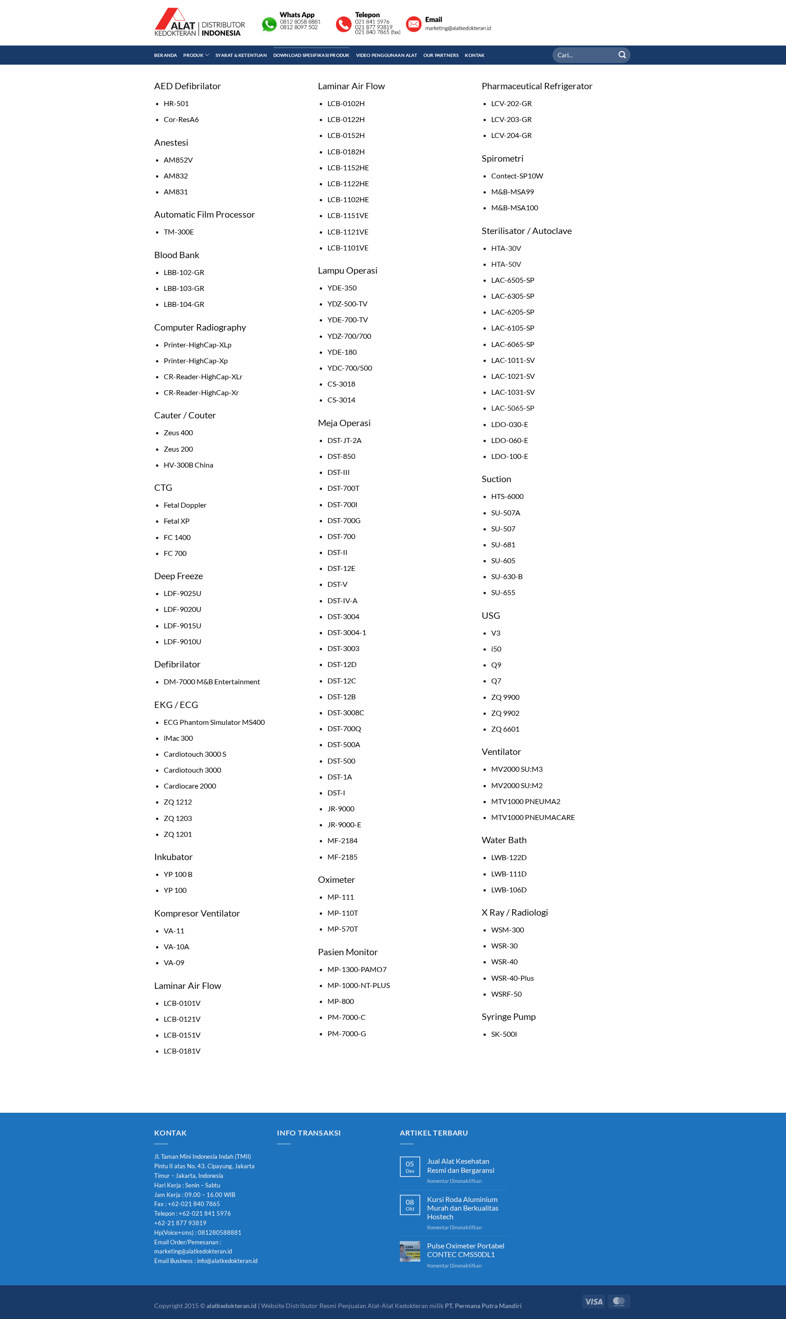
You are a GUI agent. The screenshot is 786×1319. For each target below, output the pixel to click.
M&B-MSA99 (512, 191)
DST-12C (342, 680)
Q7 (496, 680)
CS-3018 (341, 383)
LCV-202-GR (511, 103)
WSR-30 (504, 945)
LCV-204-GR (511, 135)
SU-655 (503, 592)
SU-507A (505, 512)
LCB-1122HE (348, 183)
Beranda (165, 55)
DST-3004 (343, 616)
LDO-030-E (509, 424)
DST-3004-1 (347, 632)
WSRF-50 (506, 993)
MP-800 (341, 1001)
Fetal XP (177, 520)
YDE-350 (342, 287)
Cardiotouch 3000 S (195, 753)
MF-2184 (343, 840)
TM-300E (179, 231)
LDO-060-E (509, 440)
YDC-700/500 (350, 367)
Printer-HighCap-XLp (198, 344)
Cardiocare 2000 (190, 785)
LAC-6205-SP (512, 311)
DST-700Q (344, 728)
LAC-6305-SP (512, 295)
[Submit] (622, 55)
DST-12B (342, 696)
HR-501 (176, 103)
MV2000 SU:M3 (517, 768)
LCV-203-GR (511, 119)
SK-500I (504, 1033)
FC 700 (175, 553)
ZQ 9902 (505, 712)
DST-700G (344, 520)
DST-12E (341, 568)
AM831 (176, 191)
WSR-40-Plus (512, 977)
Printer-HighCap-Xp (196, 360)
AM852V (178, 159)
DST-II (338, 552)
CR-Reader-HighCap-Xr (201, 392)
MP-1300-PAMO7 (357, 969)
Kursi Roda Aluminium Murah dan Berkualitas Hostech (463, 1208)
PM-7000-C (347, 1017)
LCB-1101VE (348, 247)
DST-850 (341, 456)
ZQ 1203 (178, 818)
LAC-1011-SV (513, 360)
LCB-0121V (182, 1018)
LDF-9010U (183, 641)
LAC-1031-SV (513, 391)
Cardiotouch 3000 (192, 769)
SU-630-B (507, 576)
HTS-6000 (507, 496)
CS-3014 (341, 399)
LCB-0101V (182, 1002)
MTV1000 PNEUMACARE (533, 817)
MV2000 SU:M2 (517, 785)
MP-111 (341, 896)
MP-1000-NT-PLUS (359, 985)
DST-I (336, 792)
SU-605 (503, 560)
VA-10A (176, 946)
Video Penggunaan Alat (386, 55)
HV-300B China (188, 464)
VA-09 (174, 962)
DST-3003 (343, 648)
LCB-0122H (346, 119)
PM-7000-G (347, 1033)
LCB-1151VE (348, 215)
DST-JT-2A (345, 440)
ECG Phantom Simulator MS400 (214, 722)
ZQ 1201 (178, 834)
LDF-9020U (183, 609)
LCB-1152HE (348, 167)
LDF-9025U (183, 593)
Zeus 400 (178, 432)
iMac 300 (178, 737)
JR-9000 (341, 808)
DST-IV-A (343, 600)
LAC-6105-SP (512, 327)
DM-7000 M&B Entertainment (212, 681)
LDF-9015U (183, 625)
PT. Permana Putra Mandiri (483, 1305)
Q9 (496, 664)
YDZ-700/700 (349, 335)
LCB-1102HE (348, 199)
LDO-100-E (509, 456)
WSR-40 (504, 961)
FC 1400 (177, 537)
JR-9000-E (344, 824)
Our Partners (441, 55)
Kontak (474, 55)
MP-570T (343, 928)
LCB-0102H (346, 103)
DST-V (338, 584)
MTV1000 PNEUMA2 (525, 801)
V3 (495, 632)
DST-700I (343, 504)
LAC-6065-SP (512, 344)
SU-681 (503, 544)
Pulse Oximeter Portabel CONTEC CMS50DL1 (465, 1249)
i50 (496, 648)
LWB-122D (509, 857)
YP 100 (175, 890)
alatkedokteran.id (232, 1305)
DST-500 (341, 760)
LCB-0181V (182, 1050)
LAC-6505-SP (512, 279)
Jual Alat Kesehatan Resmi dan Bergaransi (460, 1165)
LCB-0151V (182, 1034)
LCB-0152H (346, 135)
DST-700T (343, 488)
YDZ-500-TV (348, 303)
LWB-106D (509, 889)
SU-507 (503, 528)
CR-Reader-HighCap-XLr (203, 376)
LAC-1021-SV (513, 376)
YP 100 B (178, 874)
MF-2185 (343, 856)
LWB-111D (509, 873)
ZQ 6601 (505, 728)
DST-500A (344, 744)
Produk (193, 55)
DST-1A (340, 776)
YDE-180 (342, 351)
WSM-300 (507, 929)
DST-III (339, 472)
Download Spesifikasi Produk (311, 55)
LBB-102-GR (184, 272)
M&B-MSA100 (514, 207)
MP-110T (343, 912)
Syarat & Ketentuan (241, 55)
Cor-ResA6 (181, 119)
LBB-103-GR (184, 288)
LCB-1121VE (348, 231)
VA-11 (174, 930)
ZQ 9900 (505, 697)
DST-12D (342, 664)
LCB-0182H (346, 151)
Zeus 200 (178, 448)
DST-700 (341, 536)
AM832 (176, 175)
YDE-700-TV (348, 319)
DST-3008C (346, 712)
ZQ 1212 (178, 801)
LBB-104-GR (184, 304)
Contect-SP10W (517, 175)
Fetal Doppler (185, 504)
